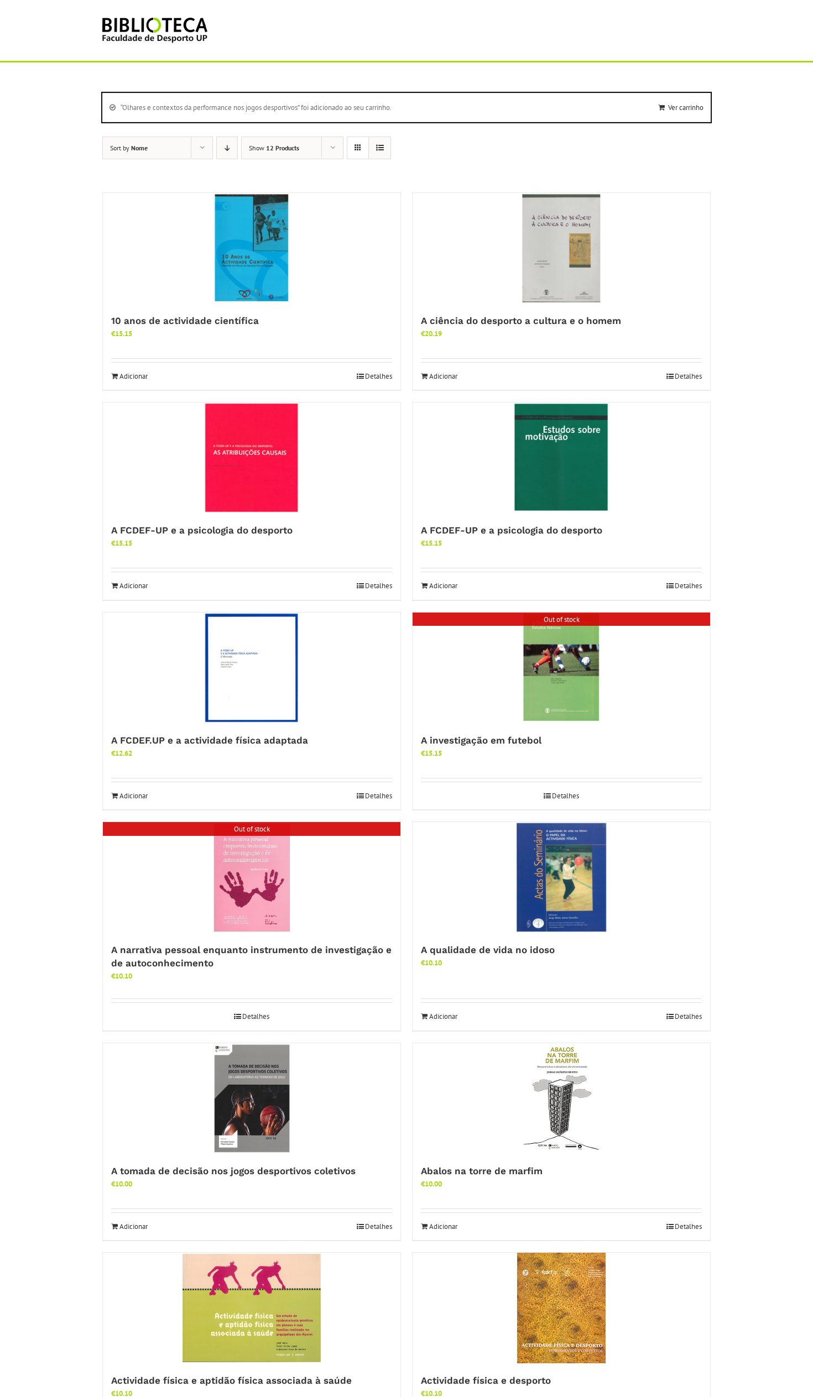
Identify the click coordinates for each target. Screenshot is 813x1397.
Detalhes (378, 376)
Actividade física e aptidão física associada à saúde (231, 1380)
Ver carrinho (685, 107)
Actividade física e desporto (486, 1380)
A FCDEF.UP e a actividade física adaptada (209, 740)
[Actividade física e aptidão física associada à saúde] (251, 1308)
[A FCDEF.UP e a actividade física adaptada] (251, 668)
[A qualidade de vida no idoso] (561, 877)
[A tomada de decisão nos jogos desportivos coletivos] (251, 1098)
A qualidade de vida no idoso (488, 949)
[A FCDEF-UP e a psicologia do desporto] (251, 457)
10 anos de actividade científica (185, 320)
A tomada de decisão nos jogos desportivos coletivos (233, 1170)
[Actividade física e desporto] (561, 1308)
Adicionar (133, 376)
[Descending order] (227, 148)
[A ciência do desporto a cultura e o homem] (561, 248)
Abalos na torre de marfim (482, 1170)
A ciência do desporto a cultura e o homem (521, 320)
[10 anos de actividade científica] (251, 248)
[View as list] (379, 148)
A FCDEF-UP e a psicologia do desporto (202, 530)
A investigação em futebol (481, 740)
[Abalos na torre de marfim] (561, 1098)
